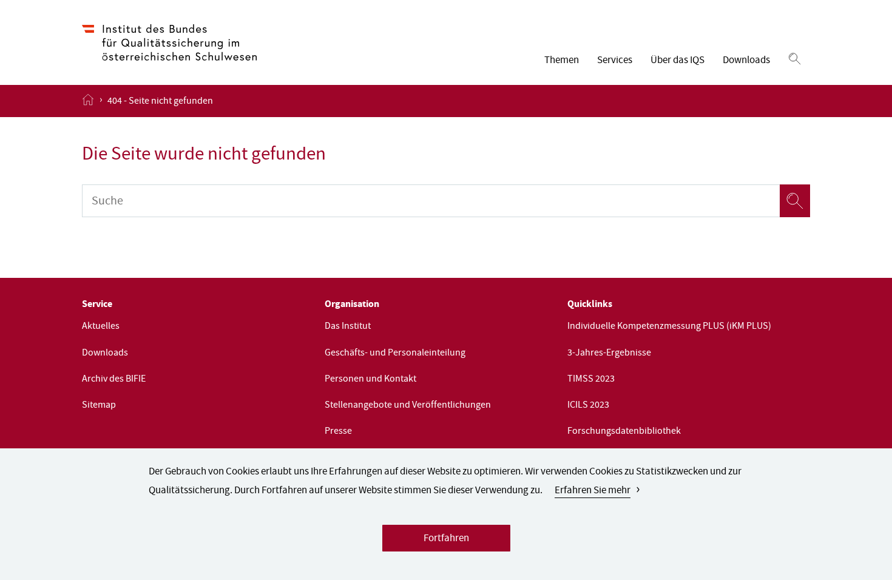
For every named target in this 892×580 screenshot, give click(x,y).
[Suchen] (794, 59)
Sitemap (99, 406)
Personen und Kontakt (370, 380)
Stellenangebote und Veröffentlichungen (408, 406)
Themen (561, 61)
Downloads (746, 61)
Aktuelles (101, 327)
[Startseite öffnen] (88, 101)
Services (614, 61)
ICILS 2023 (588, 406)
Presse (338, 432)
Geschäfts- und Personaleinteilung (395, 353)
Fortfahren (446, 539)
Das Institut (348, 327)
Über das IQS (677, 61)
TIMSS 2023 (591, 380)
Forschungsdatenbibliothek (624, 432)
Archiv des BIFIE (114, 380)
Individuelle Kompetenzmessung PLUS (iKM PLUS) (669, 327)
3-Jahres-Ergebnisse (609, 353)
